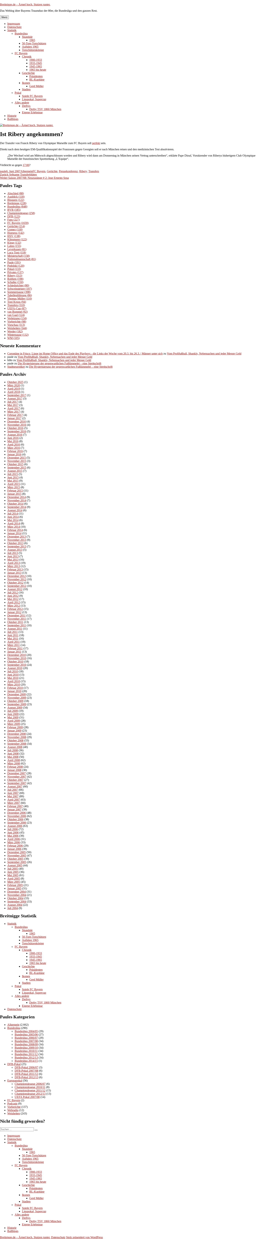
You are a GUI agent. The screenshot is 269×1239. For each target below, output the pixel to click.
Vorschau (16, 324)
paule (3, 171)
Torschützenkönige (33, 50)
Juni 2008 (13, 753)
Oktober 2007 (15, 779)
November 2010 (16, 658)
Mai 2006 (12, 835)
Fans (13, 219)
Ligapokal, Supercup (34, 99)
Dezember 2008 (16, 733)
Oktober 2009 (15, 701)
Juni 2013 (13, 556)
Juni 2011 (12, 635)
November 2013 (16, 539)
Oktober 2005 (15, 858)
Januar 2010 (14, 691)
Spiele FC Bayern (32, 96)
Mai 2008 (12, 756)
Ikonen (26, 82)
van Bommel (17, 311)
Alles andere (22, 102)
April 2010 (13, 681)
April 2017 (13, 408)
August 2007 (14, 786)
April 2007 (13, 799)
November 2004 (16, 895)
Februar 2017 (15, 414)
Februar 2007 (15, 806)
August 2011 (14, 628)
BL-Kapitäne (36, 79)
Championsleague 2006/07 (30, 1083)
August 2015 (14, 470)
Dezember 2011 (16, 615)
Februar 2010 (15, 687)
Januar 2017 (14, 418)
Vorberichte (16, 321)
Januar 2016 (14, 454)
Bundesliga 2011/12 (26, 1054)
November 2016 (16, 424)
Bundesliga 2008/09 (26, 1044)
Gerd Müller (36, 86)
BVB (13, 209)
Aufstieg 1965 (30, 46)
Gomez (15, 229)
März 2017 (13, 411)
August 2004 (14, 904)
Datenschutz (14, 26)
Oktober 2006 (15, 819)
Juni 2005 (13, 871)
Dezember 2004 (16, 891)
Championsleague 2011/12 (30, 1090)
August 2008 (14, 747)
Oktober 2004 (15, 898)
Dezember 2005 (16, 852)
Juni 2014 (13, 516)
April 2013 (13, 562)
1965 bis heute (37, 69)
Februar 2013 (15, 569)
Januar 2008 (14, 770)
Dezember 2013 (16, 536)
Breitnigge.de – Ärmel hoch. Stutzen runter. (25, 4)
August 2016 (14, 434)
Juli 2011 (12, 631)
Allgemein (26, 171)
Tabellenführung (19, 295)
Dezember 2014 (16, 497)
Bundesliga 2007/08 (26, 1041)
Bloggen (15, 199)
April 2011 (13, 641)
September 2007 (16, 783)
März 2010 (13, 684)
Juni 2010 (13, 674)
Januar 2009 (14, 730)
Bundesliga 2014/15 (26, 1060)
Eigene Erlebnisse (32, 112)
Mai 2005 (12, 875)
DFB (13, 216)
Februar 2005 (15, 885)
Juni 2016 (13, 437)
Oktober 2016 (15, 428)
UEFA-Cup (16, 308)
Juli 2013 (12, 553)
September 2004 (16, 901)
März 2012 (13, 605)
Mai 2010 (12, 678)
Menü (4, 17)
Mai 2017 (12, 405)
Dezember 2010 (16, 654)
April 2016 (13, 444)
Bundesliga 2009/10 (26, 1047)
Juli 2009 (12, 710)
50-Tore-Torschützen (34, 43)
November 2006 (16, 816)
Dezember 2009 (16, 694)
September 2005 (16, 862)
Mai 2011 (12, 638)
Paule (14, 262)
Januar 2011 (14, 651)
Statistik (11, 30)
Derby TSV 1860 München (45, 109)
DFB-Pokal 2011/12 (26, 1074)
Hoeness (15, 232)
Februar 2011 (15, 648)
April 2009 (13, 720)
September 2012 (16, 585)
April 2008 (13, 760)
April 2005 (13, 878)
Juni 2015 (13, 477)
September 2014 (16, 507)
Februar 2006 (15, 845)
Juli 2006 (12, 829)
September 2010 (16, 664)
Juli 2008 (12, 750)
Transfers (93, 171)
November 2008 (16, 737)
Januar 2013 (14, 572)
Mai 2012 (12, 599)
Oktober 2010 (15, 661)
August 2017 (14, 398)
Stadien (26, 89)
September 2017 (16, 395)
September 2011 (16, 625)
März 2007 (13, 802)
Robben (15, 278)
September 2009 (16, 704)
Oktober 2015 (15, 464)
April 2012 (13, 602)
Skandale (27, 36)
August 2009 (14, 707)
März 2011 (13, 645)
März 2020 (13, 385)
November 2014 (16, 500)
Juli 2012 (12, 592)
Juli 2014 (12, 513)
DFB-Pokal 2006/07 (26, 1067)
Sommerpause (19, 292)
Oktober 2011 (15, 622)
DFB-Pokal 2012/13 (26, 1077)
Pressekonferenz (68, 171)
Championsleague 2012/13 (30, 1093)
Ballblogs (12, 119)
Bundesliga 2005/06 (26, 1034)
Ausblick (16, 196)
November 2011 (16, 618)
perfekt (96, 143)
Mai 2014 (12, 520)
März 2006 (13, 842)
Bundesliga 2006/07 (26, 1037)
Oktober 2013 (15, 543)
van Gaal (16, 315)
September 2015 (16, 467)
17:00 (26, 165)
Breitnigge (16, 203)
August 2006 (14, 825)
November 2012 (16, 579)
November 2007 (16, 776)
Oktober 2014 (15, 503)
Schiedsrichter (18, 285)
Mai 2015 (12, 480)
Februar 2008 (15, 766)
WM (13, 338)
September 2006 (16, 822)
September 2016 (16, 431)
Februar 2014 (15, 530)
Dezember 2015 (16, 457)
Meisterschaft (18, 255)
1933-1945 (35, 63)
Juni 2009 (13, 714)
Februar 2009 (15, 727)
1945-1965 (35, 66)
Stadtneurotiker (16, 366)
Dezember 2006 (16, 812)
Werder (15, 331)
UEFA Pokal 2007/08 (27, 1097)
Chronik (26, 56)
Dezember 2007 (16, 773)
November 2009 (16, 697)
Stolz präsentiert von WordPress (84, 1237)
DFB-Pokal (14, 1064)
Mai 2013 (12, 559)
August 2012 (14, 589)
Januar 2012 (14, 612)
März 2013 (13, 566)
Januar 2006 (14, 848)
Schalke (15, 282)
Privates (15, 272)
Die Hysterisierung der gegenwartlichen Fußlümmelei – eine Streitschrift (59, 363)
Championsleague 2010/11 (30, 1087)
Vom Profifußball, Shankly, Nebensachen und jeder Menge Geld (204, 353)
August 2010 (14, 668)
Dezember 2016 (16, 421)
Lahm (14, 246)
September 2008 (16, 743)
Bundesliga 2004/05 (26, 1031)
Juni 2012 (13, 595)
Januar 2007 (14, 809)
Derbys (26, 105)
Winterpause (18, 334)
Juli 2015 (12, 474)
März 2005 (13, 881)
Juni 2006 (13, 832)
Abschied (15, 193)
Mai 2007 (12, 796)
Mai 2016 (12, 441)
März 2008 (13, 763)
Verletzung (17, 318)
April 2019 (13, 388)
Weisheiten (17, 328)
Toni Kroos (16, 301)
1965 (32, 40)
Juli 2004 (12, 908)
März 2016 (13, 447)
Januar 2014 (14, 533)
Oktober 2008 (15, 740)
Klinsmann (17, 239)
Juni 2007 (13, 793)
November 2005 (16, 855)
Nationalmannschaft (21, 259)
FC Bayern (21, 53)
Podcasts (12, 1103)
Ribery (83, 171)
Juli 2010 (12, 671)
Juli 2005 (12, 868)
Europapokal (14, 1080)
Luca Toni (16, 252)
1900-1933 (35, 59)
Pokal (18, 92)
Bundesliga (21, 33)
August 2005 (14, 865)
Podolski (15, 265)
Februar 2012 (15, 608)
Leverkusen (16, 249)
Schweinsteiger (19, 288)
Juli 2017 (12, 401)
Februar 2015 (15, 490)
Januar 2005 (14, 888)
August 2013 (14, 549)
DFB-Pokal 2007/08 (26, 1070)
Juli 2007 (12, 789)
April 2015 (13, 484)
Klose (14, 242)
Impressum (13, 23)
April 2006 (13, 839)
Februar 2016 (15, 451)
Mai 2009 (12, 717)
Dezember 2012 (16, 576)
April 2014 (13, 523)
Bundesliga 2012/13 (26, 1057)
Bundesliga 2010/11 (26, 1051)
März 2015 (13, 487)
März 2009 (13, 724)
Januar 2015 (14, 493)
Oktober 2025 (15, 382)
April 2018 (13, 391)
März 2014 (13, 526)
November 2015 (16, 461)
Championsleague (21, 213)
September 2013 (16, 546)
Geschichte (28, 73)
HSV (13, 236)
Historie (11, 115)
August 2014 (14, 510)
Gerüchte (52, 171)
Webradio (12, 1110)
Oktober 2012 (15, 582)
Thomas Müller (19, 298)
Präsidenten (36, 76)
